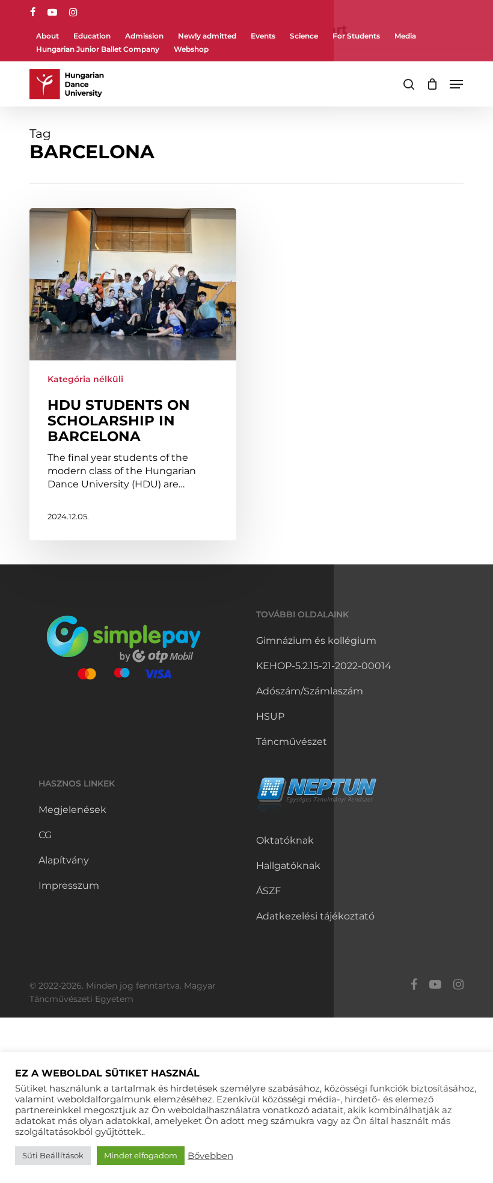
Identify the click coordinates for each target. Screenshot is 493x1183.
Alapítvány (63, 860)
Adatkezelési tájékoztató (315, 916)
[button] (456, 84)
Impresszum (68, 885)
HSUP (270, 716)
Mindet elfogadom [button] (140, 1155)
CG (45, 835)
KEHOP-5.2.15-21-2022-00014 (323, 666)
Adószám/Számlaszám (309, 691)
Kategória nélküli (85, 379)
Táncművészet (291, 741)
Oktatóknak (285, 840)
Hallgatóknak (288, 865)
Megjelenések (72, 809)
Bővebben (210, 1156)
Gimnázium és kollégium (316, 640)
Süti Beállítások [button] (53, 1155)
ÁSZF (268, 891)
